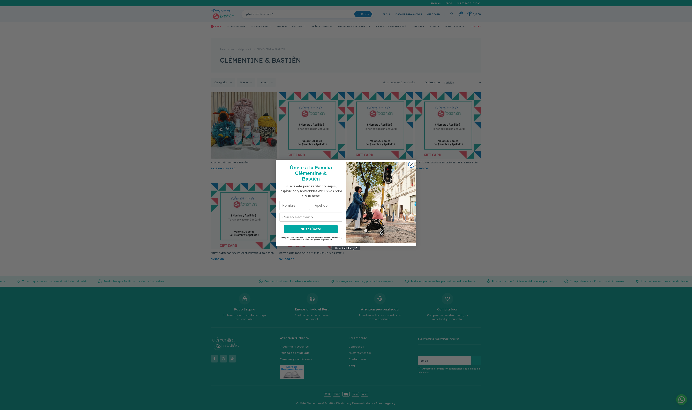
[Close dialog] (411, 165)
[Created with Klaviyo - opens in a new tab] (346, 248)
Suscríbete (311, 229)
